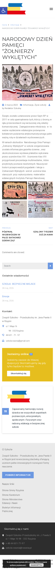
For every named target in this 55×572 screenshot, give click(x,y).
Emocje (5, 296)
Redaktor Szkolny (13, 108)
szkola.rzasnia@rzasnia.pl (19, 548)
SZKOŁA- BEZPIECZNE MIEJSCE (19, 284)
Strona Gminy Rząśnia (13, 490)
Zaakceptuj (36, 565)
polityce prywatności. (18, 565)
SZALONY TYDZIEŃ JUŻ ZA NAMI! (43, 233)
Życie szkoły (40, 105)
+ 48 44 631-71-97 (15, 543)
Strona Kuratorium (11, 495)
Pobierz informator (17, 475)
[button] (3, 10)
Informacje (28, 105)
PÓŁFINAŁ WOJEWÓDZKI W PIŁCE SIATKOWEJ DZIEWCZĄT (11, 236)
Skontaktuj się (18, 373)
